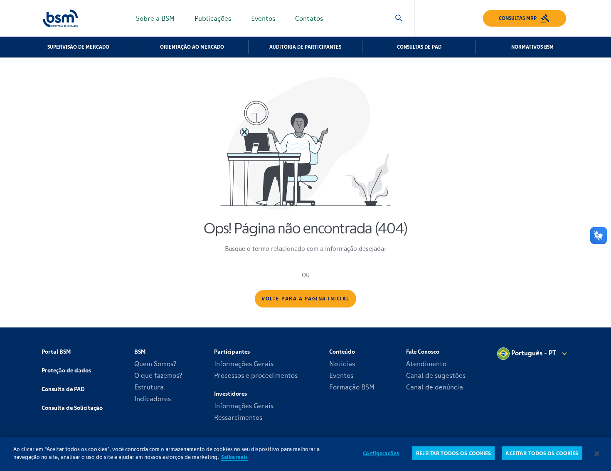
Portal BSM (56, 351)
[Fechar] (596, 454)
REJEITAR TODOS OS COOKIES (453, 453)
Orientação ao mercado (192, 47)
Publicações (213, 18)
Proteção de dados (66, 370)
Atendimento (426, 363)
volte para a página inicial (305, 298)
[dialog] (305, 454)
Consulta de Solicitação (72, 408)
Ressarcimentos (238, 417)
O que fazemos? (158, 375)
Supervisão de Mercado (78, 47)
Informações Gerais (243, 363)
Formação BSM (351, 387)
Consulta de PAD (63, 389)
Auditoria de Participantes (305, 47)
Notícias (342, 363)
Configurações (381, 453)
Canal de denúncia (434, 387)
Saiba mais (234, 457)
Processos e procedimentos (256, 375)
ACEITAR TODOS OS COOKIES (541, 453)
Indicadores (152, 398)
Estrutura (149, 387)
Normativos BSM (532, 47)
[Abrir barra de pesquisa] (399, 18)
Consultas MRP (518, 18)
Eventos (263, 18)
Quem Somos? (155, 363)
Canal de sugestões (436, 375)
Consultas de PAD (419, 47)
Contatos (309, 18)
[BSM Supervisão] (60, 18)
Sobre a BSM (155, 18)
